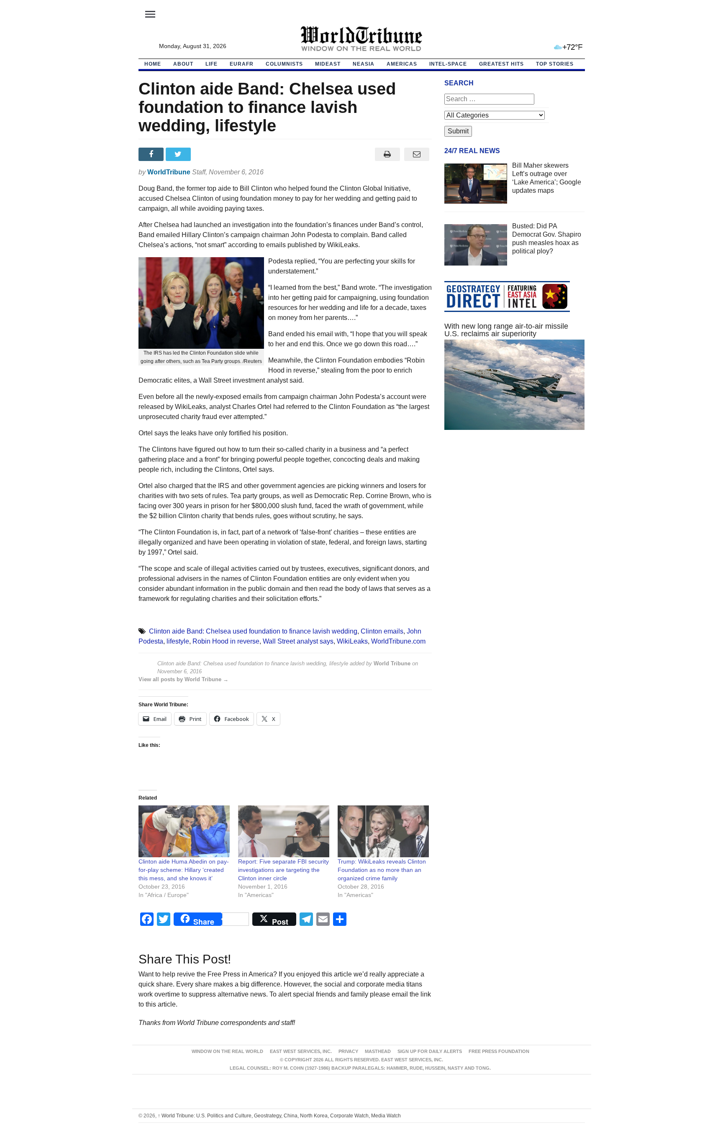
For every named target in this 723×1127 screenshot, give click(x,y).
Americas (402, 64)
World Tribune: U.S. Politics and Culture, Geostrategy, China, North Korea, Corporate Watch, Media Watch (279, 1116)
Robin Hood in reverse (225, 641)
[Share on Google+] (206, 154)
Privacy (348, 1051)
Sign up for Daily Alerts (429, 1051)
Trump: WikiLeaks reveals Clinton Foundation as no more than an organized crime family (382, 870)
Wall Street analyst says (298, 641)
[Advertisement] (514, 515)
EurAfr (242, 64)
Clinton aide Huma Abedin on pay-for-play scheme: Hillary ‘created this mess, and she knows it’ (183, 870)
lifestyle (178, 641)
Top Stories (555, 64)
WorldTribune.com (398, 641)
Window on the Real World (227, 1051)
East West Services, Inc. (301, 1051)
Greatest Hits (501, 64)
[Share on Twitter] (179, 154)
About (183, 64)
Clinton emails (382, 631)
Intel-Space (448, 64)
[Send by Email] (417, 154)
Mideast (328, 64)
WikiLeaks (352, 641)
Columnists (284, 64)
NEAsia (363, 64)
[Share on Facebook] (152, 154)
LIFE (211, 64)
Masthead (378, 1051)
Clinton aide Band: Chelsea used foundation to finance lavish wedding (253, 631)
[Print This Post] (387, 154)
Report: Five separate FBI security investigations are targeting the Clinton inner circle (283, 870)
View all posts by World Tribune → (183, 679)
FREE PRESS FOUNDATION (499, 1051)
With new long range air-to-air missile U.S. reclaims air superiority (506, 330)
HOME (152, 64)
